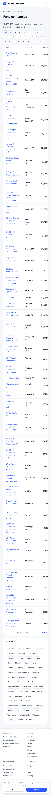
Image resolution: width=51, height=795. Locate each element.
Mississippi (23, 677)
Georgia (29, 658)
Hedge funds (8, 766)
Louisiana (30, 668)
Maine (40, 668)
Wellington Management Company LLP (11, 249)
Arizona (29, 649)
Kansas (10, 668)
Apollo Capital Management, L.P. (11, 415)
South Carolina (12, 705)
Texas (9, 710)
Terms (29, 772)
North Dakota (37, 691)
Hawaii (38, 658)
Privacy (30, 776)
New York (10, 691)
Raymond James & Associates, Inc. (12, 612)
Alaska (19, 649)
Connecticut (33, 653)
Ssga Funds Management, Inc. (11, 260)
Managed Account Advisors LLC (11, 338)
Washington (11, 715)
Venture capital (9, 772)
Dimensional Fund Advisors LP (12, 315)
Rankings (6, 747)
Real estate (7, 776)
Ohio (9, 696)
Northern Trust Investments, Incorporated (12, 280)
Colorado (21, 653)
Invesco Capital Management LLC (12, 349)
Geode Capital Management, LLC (11, 209)
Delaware (10, 658)
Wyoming (10, 720)
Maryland (10, 672)
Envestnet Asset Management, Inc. (12, 504)
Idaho (9, 663)
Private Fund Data (14, 3)
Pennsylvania (12, 701)
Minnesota (11, 677)
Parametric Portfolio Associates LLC (12, 441)
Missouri (34, 677)
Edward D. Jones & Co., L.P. (11, 326)
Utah (17, 710)
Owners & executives (11, 743)
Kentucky (19, 668)
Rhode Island (25, 701)
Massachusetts (23, 672)
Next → (45, 632)
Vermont (26, 710)
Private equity (8, 769)
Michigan (36, 672)
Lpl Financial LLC (12, 378)
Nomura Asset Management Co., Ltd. (12, 515)
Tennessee (39, 705)
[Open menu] (45, 3)
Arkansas (38, 649)
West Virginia (25, 715)
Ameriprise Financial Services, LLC (11, 478)
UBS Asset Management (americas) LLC (12, 541)
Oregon (28, 696)
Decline (15, 790)
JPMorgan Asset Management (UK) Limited (12, 623)
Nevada (31, 682)
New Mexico (38, 687)
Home (5, 11)
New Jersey (26, 687)
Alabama (10, 649)
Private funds (8, 740)
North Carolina (23, 691)
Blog (29, 766)
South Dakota (27, 705)
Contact (30, 769)
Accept (36, 790)
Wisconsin (37, 715)
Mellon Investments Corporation (11, 369)
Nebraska (21, 682)
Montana (10, 682)
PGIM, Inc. (10, 298)
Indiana (26, 663)
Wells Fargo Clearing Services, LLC (11, 467)
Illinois (17, 663)
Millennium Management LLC (11, 404)
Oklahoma (18, 696)
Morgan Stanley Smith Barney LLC (12, 183)
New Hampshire (13, 687)
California (10, 653)
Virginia (35, 710)
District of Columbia (25, 720)
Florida (20, 658)
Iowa (34, 663)
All (6, 32)
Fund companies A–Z (11, 737)
